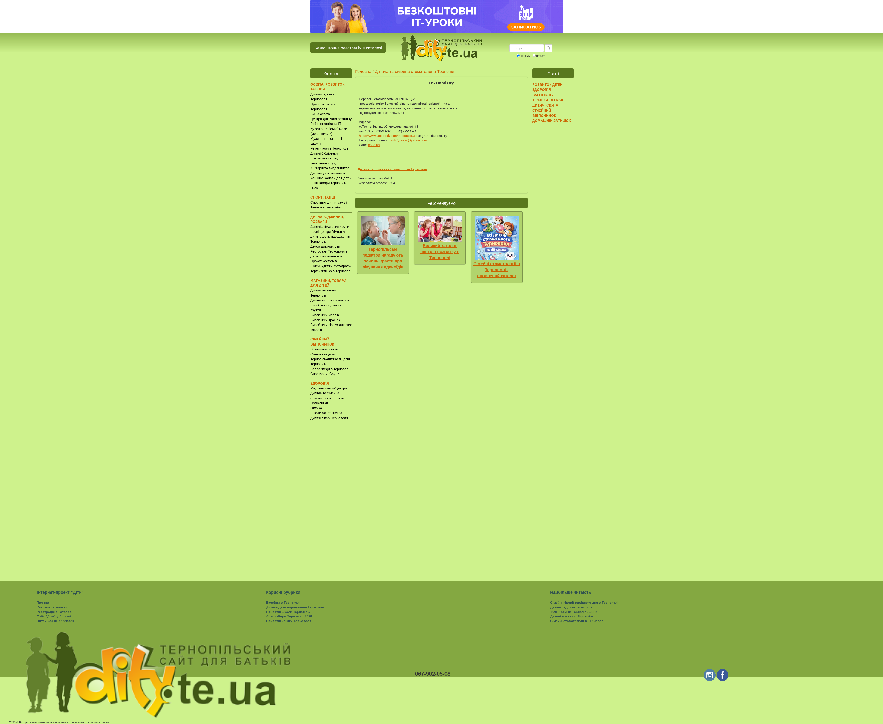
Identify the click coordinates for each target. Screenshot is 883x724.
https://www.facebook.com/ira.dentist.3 (387, 135)
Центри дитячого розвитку (331, 119)
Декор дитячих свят (326, 246)
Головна (363, 71)
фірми (526, 55)
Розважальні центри (326, 349)
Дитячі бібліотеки (324, 153)
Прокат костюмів (323, 261)
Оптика (316, 408)
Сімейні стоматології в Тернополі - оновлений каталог (496, 270)
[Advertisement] (331, 499)
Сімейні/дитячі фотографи (330, 266)
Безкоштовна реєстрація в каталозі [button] (348, 48)
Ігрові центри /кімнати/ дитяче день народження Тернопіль (330, 236)
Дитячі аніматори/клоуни (329, 226)
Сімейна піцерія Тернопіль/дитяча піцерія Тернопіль (330, 359)
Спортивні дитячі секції (328, 202)
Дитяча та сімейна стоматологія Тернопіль (415, 71)
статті (541, 55)
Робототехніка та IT (325, 124)
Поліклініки (319, 403)
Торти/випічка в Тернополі (330, 271)
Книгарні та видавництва (329, 168)
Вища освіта (320, 114)
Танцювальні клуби (325, 207)
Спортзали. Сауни (324, 374)
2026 (12, 722)
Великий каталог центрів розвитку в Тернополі (439, 251)
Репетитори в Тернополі (329, 148)
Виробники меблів (324, 315)
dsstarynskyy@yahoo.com (408, 140)
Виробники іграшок (325, 320)
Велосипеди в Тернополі (329, 369)
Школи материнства (326, 413)
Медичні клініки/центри (328, 388)
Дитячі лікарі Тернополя (329, 418)
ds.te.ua (374, 144)
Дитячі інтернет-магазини (330, 300)
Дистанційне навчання (327, 173)
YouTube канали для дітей (330, 178)
